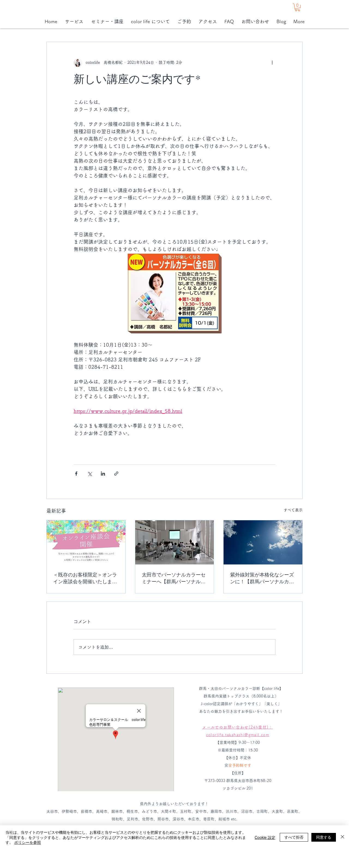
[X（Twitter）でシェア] (89, 473)
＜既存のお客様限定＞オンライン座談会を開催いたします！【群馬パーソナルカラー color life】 (85, 578)
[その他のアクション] (272, 62)
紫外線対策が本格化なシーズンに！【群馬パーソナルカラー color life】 (262, 578)
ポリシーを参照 (27, 842)
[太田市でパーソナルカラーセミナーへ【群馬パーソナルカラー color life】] (174, 542)
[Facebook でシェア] (76, 473)
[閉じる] (342, 837)
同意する (323, 837)
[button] (297, 7)
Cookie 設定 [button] (265, 837)
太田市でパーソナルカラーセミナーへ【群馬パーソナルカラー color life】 (174, 578)
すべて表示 (293, 510)
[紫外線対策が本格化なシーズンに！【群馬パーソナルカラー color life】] (263, 542)
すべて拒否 (293, 837)
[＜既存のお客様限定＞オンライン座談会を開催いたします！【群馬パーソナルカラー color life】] (86, 542)
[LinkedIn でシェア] (103, 473)
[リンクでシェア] (116, 473)
